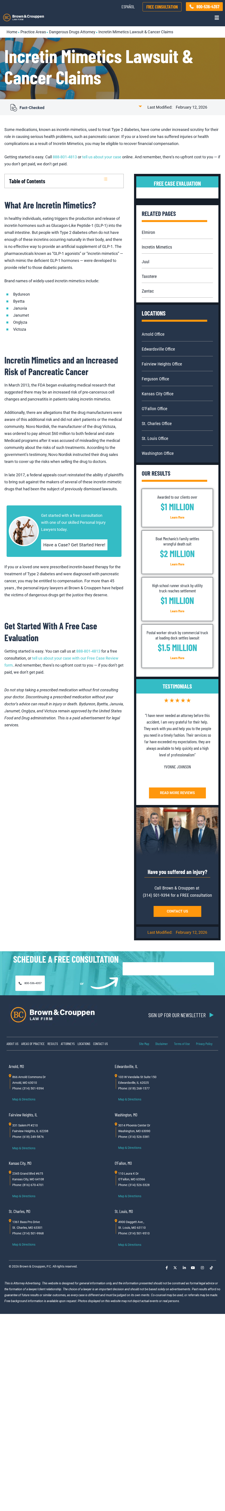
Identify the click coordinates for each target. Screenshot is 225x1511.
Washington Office (158, 453)
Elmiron (148, 232)
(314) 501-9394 (156, 895)
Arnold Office (153, 334)
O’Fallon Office (154, 408)
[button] (217, 18)
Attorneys (68, 1043)
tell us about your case (101, 157)
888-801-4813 (65, 157)
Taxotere (149, 276)
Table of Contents (27, 181)
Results (52, 1043)
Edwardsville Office (158, 349)
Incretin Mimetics (157, 247)
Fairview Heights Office (162, 364)
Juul (145, 261)
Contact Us (100, 1043)
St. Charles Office (157, 423)
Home (12, 32)
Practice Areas (33, 32)
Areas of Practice (33, 1043)
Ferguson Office (155, 378)
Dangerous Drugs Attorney (72, 32)
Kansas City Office (157, 393)
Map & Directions (23, 1099)
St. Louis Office (155, 438)
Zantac (148, 291)
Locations (84, 1043)
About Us (12, 1043)
